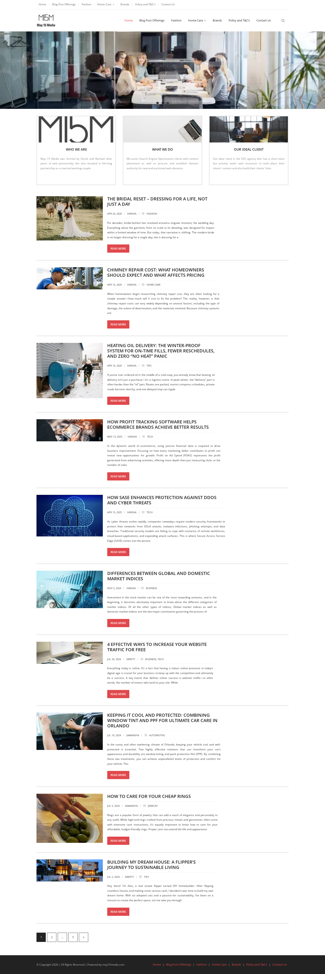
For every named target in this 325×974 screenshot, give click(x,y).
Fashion (86, 4)
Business (151, 588)
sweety (130, 659)
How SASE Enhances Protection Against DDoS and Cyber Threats (161, 500)
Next (83, 937)
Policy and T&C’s (145, 4)
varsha (131, 213)
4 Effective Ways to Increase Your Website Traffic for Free (157, 647)
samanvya (132, 735)
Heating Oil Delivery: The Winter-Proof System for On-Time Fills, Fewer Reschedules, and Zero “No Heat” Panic (160, 350)
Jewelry (153, 805)
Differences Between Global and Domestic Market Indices (158, 576)
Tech (150, 436)
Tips (149, 365)
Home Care (104, 4)
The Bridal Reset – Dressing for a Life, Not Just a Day (157, 201)
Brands (124, 4)
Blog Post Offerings (64, 4)
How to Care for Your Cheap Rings (149, 796)
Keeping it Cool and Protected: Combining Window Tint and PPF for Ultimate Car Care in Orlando (162, 720)
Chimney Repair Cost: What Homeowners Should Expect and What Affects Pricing (156, 272)
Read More (49, 177)
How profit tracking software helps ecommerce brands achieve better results (158, 424)
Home (42, 4)
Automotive (157, 735)
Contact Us (168, 4)
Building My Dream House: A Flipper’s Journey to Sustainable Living (151, 864)
